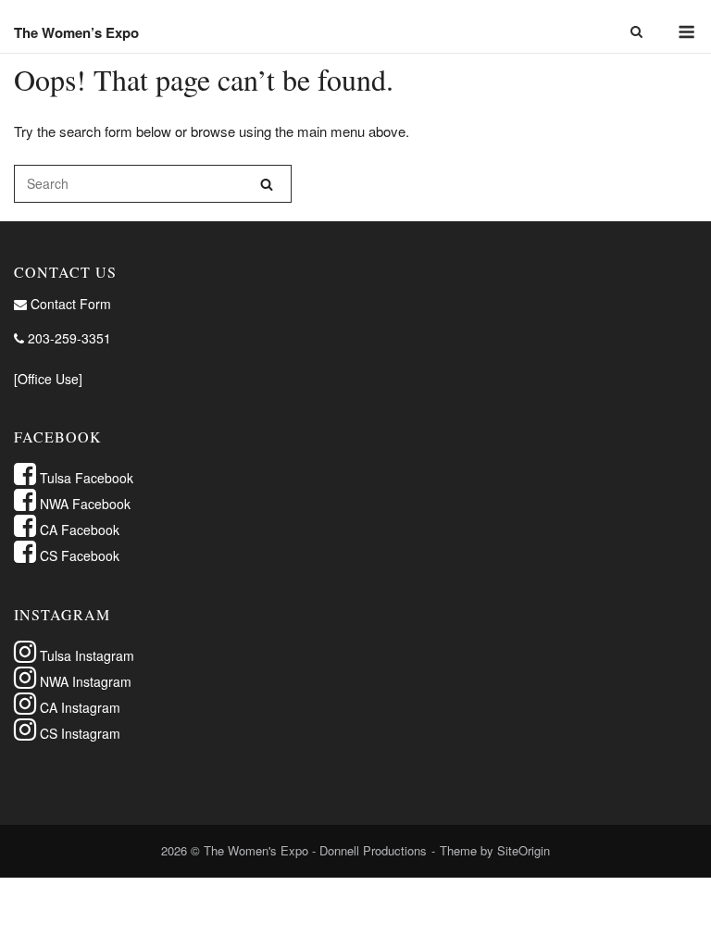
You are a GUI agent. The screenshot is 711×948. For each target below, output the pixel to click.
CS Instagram (78, 733)
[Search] (267, 184)
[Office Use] (48, 378)
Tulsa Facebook (84, 477)
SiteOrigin (523, 850)
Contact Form (69, 303)
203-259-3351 (67, 338)
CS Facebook (77, 555)
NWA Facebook (83, 503)
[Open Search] (636, 33)
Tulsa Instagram (85, 655)
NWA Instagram (83, 681)
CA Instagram (78, 707)
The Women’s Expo (76, 32)
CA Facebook (77, 529)
